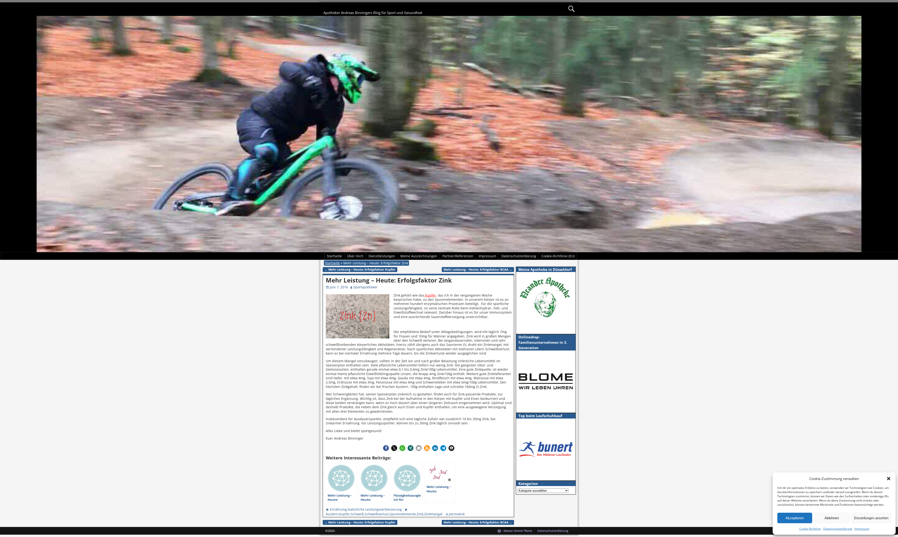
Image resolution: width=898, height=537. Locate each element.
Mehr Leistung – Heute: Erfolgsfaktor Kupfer (360, 270)
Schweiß (357, 514)
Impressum (862, 529)
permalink (457, 514)
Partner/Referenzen (457, 256)
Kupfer (430, 295)
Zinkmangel (433, 514)
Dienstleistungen (382, 256)
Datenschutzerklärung (837, 529)
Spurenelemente (403, 514)
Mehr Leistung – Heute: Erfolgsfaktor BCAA (478, 270)
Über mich (355, 256)
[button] (888, 478)
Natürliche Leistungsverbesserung (375, 509)
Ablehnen (832, 518)
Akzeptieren (795, 518)
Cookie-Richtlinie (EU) (558, 256)
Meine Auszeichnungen (418, 256)
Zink (420, 514)
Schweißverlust (377, 514)
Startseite (334, 256)
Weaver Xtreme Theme (517, 531)
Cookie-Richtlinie (810, 529)
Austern (332, 514)
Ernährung (338, 509)
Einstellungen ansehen (871, 518)
